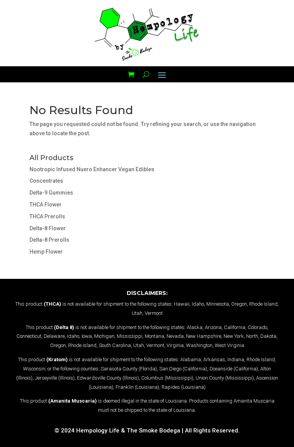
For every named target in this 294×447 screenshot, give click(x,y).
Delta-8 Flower (47, 228)
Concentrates (46, 181)
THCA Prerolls (47, 216)
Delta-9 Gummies (51, 193)
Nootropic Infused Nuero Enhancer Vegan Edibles (91, 169)
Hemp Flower (46, 252)
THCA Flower (45, 204)
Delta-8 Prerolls (49, 240)
